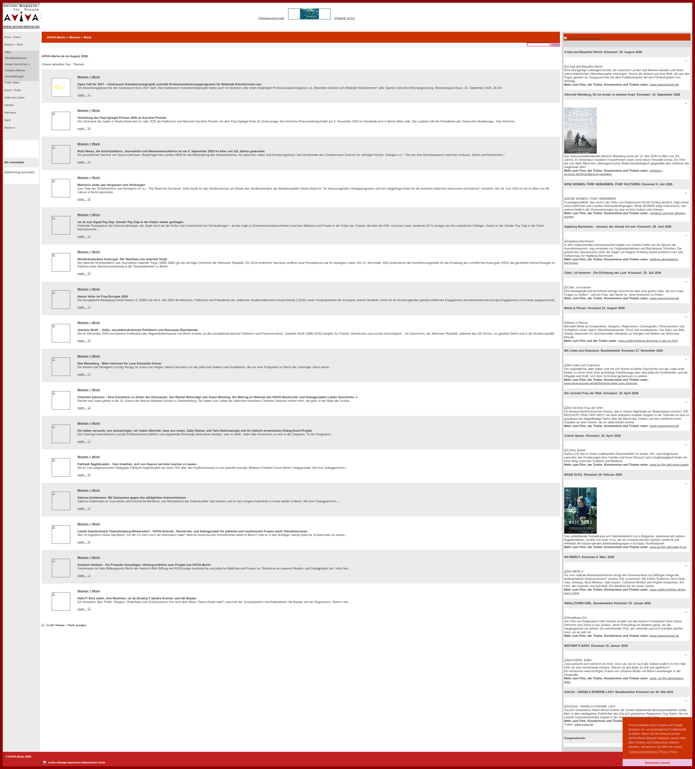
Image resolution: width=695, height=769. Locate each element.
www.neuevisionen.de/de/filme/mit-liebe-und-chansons (600, 383)
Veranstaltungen (14, 76)
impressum (74, 762)
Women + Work (13, 44)
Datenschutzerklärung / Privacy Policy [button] (653, 751)
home (101, 762)
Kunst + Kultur (12, 90)
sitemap (61, 762)
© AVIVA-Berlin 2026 (18, 756)
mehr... (82, 95)
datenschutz (89, 762)
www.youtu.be (583, 724)
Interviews (10, 112)
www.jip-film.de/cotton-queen (669, 464)
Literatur (9, 105)
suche (52, 762)
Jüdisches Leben (14, 97)
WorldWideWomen (15, 58)
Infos (7, 52)
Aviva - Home (12, 37)
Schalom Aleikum (15, 70)
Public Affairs (12, 82)
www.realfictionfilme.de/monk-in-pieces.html (648, 341)
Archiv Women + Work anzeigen (66, 625)
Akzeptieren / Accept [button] (657, 762)
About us (9, 127)
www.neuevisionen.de (664, 84)
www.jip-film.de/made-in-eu (668, 547)
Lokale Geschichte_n (17, 64)
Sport (7, 120)
